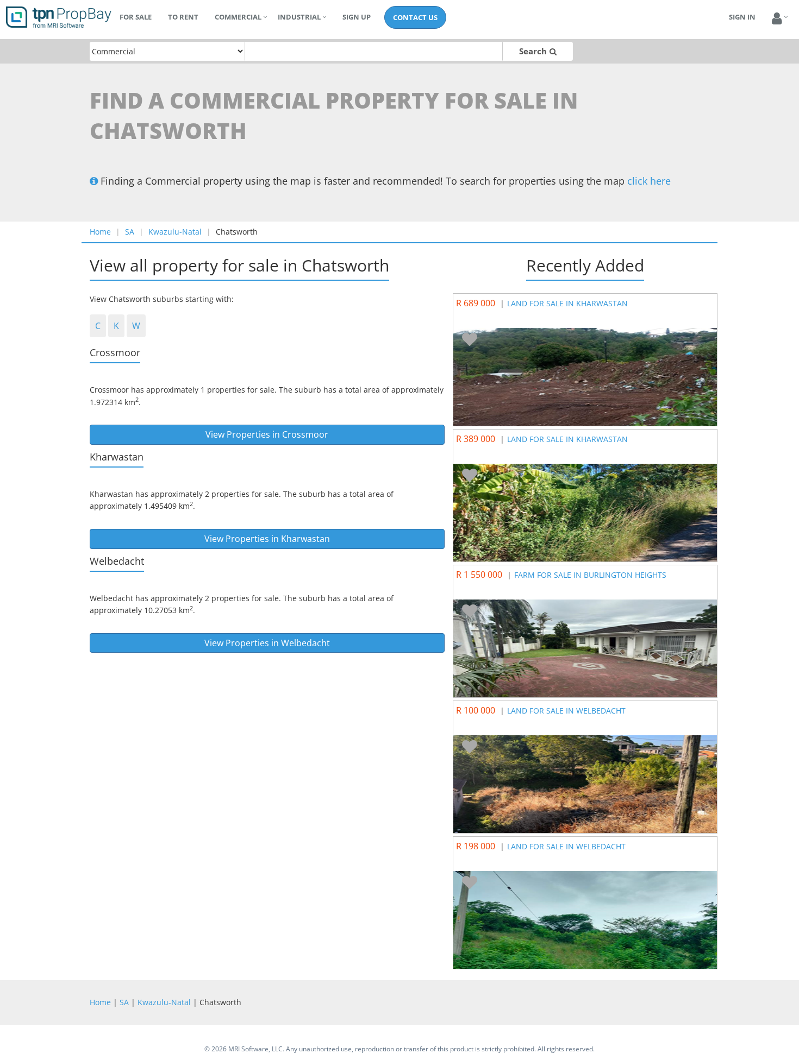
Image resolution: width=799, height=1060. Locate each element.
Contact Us (415, 17)
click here (649, 180)
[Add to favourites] (469, 340)
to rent (183, 17)
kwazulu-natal (175, 231)
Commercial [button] (238, 17)
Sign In (742, 17)
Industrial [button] (299, 17)
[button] (777, 18)
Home (100, 231)
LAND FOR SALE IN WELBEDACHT (566, 710)
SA (129, 231)
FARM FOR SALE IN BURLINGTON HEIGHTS (590, 575)
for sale (136, 17)
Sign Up (356, 17)
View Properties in (266, 434)
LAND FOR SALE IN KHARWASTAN (567, 303)
